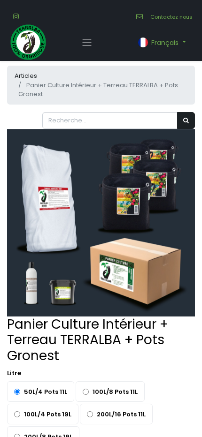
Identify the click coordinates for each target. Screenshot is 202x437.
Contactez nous (171, 17)
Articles (26, 75)
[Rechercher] (186, 120)
